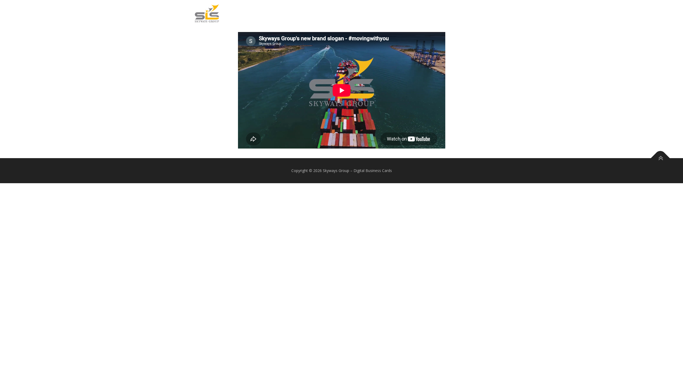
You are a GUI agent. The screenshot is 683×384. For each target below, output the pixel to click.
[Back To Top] (660, 158)
